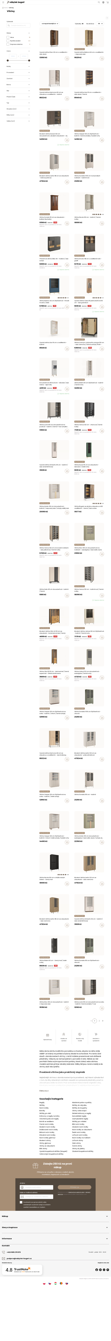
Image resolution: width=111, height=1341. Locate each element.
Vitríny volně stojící (79, 1111)
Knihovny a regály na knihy (49, 1116)
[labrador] (75, 475)
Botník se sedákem (46, 1121)
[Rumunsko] (61, 1283)
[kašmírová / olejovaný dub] (77, 558)
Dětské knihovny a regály (81, 1113)
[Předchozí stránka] (91, 1021)
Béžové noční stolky (46, 1132)
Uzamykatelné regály (80, 1119)
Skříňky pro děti (45, 1113)
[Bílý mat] (79, 228)
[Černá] (77, 144)
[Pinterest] (107, 1269)
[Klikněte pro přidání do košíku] (67, 58)
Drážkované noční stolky (48, 1130)
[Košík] (108, 2)
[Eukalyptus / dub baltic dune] (75, 558)
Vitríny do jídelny (78, 1148)
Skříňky (42, 1105)
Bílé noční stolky (78, 1124)
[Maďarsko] (55, 1283)
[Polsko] (44, 1283)
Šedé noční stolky (79, 1132)
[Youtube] (104, 1269)
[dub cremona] (42, 186)
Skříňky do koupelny (79, 1108)
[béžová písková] (40, 186)
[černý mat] (77, 393)
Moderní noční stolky (47, 1127)
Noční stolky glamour (47, 1138)
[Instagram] (100, 1269)
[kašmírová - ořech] (79, 144)
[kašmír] (40, 103)
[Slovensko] (66, 1283)
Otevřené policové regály (49, 1119)
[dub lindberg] (42, 103)
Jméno (22, 1183)
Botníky (42, 1111)
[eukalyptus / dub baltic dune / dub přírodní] (40, 517)
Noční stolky (44, 1108)
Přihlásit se (74, 1187)
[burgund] (79, 186)
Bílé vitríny (43, 1148)
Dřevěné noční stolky (47, 1135)
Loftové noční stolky (79, 1135)
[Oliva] (77, 186)
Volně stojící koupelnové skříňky (51, 1154)
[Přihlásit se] (103, 2)
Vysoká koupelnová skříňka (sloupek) (53, 1151)
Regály (41, 1102)
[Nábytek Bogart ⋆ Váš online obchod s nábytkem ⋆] (15, 2)
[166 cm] (75, 517)
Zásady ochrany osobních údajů (76, 1192)
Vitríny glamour (45, 1143)
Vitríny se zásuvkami (47, 1146)
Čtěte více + (44, 1091)
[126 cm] (77, 517)
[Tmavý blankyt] (40, 311)
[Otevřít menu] (3, 2)
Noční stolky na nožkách (81, 1138)
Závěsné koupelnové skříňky (82, 1151)
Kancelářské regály (79, 1116)
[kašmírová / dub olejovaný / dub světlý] (42, 517)
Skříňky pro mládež (79, 1121)
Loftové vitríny (77, 1140)
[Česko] (49, 1283)
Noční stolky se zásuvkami (82, 1130)
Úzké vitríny (76, 1143)
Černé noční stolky (46, 1124)
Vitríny (11, 8)
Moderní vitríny (45, 1140)
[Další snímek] (107, 18)
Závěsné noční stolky (80, 1127)
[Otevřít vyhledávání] (99, 2)
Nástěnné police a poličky (81, 1102)
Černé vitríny (77, 1146)
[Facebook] (96, 1269)
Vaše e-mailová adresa (28, 1192)
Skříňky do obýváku (79, 1105)
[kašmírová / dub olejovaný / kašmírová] (44, 517)
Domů (6, 8)
